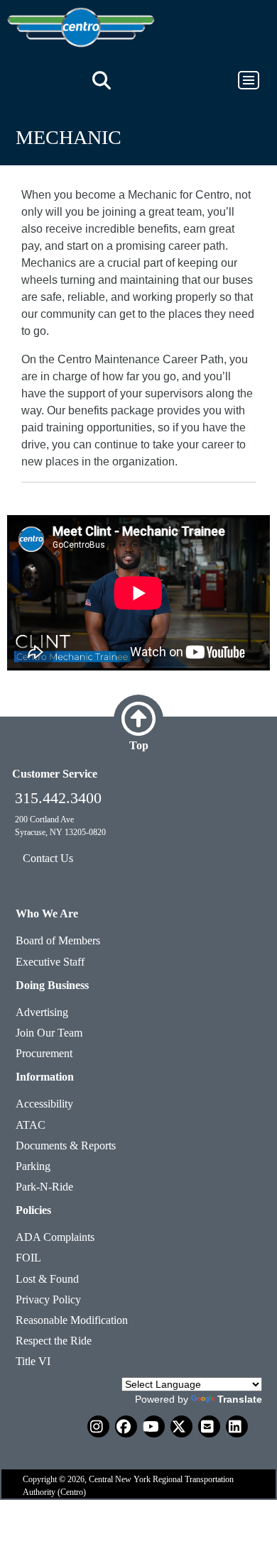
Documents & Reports (66, 1145)
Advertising (42, 1012)
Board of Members (58, 940)
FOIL (28, 1258)
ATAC (30, 1125)
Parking (33, 1166)
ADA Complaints (55, 1237)
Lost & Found (47, 1279)
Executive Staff (50, 962)
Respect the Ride (54, 1341)
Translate (239, 1399)
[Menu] (242, 80)
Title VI (33, 1361)
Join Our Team (49, 1033)
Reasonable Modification (72, 1320)
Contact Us (48, 858)
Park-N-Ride (44, 1187)
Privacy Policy (48, 1299)
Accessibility (44, 1104)
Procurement (44, 1053)
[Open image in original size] (81, 27)
